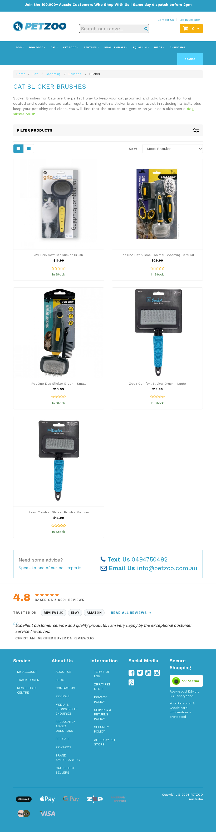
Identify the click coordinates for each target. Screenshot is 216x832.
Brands (190, 59)
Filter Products (34, 130)
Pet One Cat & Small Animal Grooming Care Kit (157, 255)
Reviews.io (53, 612)
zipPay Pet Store (102, 687)
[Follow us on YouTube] (148, 673)
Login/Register (189, 19)
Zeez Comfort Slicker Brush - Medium (58, 512)
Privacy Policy (100, 699)
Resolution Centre (27, 690)
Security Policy (101, 729)
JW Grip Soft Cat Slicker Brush (58, 255)
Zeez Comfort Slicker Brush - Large (157, 383)
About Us (63, 672)
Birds (158, 47)
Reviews (63, 696)
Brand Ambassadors (68, 758)
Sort (133, 149)
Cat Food (70, 47)
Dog (19, 47)
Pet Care (63, 739)
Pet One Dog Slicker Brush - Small (58, 383)
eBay (75, 612)
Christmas (177, 47)
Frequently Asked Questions (65, 726)
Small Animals (115, 47)
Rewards (63, 747)
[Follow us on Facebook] (131, 673)
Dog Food (36, 47)
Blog (60, 680)
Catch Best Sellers (65, 770)
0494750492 (137, 559)
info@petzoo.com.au (153, 568)
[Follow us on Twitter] (140, 673)
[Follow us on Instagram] (157, 673)
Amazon (94, 612)
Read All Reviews (131, 613)
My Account (27, 672)
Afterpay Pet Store (104, 742)
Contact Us (166, 19)
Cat (53, 47)
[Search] (146, 28)
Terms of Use (102, 674)
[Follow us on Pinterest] (131, 682)
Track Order (28, 680)
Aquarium (140, 47)
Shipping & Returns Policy (102, 714)
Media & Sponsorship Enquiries (66, 709)
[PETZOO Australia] (39, 26)
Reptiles (90, 47)
